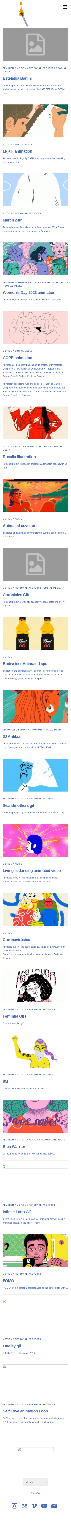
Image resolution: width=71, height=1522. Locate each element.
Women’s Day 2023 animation (29, 292)
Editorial (9, 730)
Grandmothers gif (18, 805)
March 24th (12, 220)
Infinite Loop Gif (17, 1212)
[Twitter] (44, 1505)
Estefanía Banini (17, 78)
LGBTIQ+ (22, 282)
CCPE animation (17, 357)
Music (18, 446)
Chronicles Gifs (16, 594)
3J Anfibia (11, 736)
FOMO (8, 1280)
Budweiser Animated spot (25, 663)
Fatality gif (12, 1346)
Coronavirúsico (16, 939)
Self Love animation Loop (25, 1411)
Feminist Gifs (14, 1016)
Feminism (8, 68)
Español (35, 1493)
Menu (65, 6)
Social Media (23, 144)
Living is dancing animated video (32, 870)
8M (5, 1081)
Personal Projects (42, 68)
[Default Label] (34, 1505)
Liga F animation (17, 151)
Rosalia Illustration (19, 456)
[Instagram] (14, 1505)
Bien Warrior (14, 1146)
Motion (21, 68)
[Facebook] (24, 1505)
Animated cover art (20, 525)
